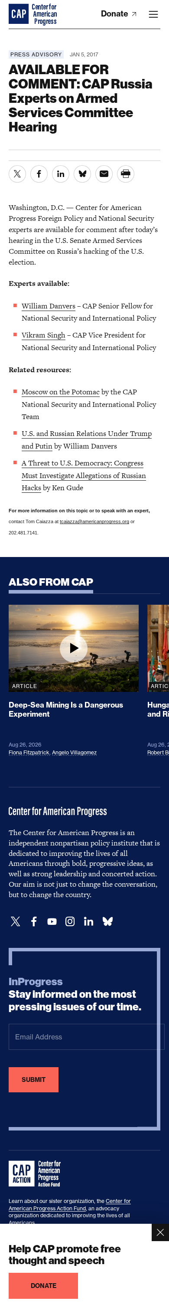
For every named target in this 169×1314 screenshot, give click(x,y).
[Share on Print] (125, 174)
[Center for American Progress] (19, 14)
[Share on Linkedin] (60, 174)
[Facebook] (34, 922)
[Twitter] (16, 922)
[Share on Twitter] (17, 174)
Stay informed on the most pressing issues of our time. (75, 994)
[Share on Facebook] (39, 174)
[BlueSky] (107, 922)
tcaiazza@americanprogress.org (94, 521)
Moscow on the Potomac (61, 392)
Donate (115, 14)
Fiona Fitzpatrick (29, 752)
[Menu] (153, 14)
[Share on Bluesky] (82, 174)
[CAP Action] (37, 1174)
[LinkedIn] (88, 922)
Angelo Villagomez (74, 752)
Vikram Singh (43, 335)
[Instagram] (70, 922)
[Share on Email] (104, 174)
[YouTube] (52, 922)
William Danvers (48, 306)
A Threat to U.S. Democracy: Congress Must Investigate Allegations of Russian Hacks (84, 475)
